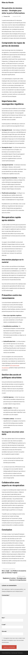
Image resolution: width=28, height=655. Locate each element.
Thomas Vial (7, 16)
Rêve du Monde (8, 2)
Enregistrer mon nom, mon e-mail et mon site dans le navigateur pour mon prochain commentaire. (13, 640)
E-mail (4, 624)
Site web (4, 631)
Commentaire (6, 595)
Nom (3, 617)
